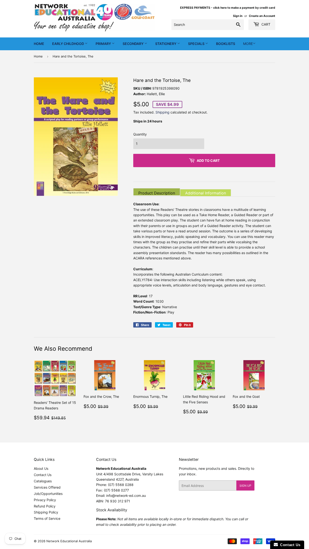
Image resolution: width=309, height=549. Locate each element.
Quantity (140, 134)
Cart (265, 24)
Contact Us (42, 475)
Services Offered (47, 487)
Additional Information (205, 193)
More (248, 44)
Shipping (162, 112)
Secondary (133, 44)
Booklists (225, 44)
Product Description (156, 193)
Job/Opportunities (48, 494)
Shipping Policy (46, 512)
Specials (196, 44)
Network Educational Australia (69, 541)
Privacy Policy (45, 500)
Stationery (166, 44)
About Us (41, 468)
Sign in (237, 16)
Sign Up (245, 485)
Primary (104, 44)
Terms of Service (47, 518)
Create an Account (262, 16)
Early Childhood (68, 44)
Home (39, 44)
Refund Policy (45, 506)
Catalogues (43, 481)
